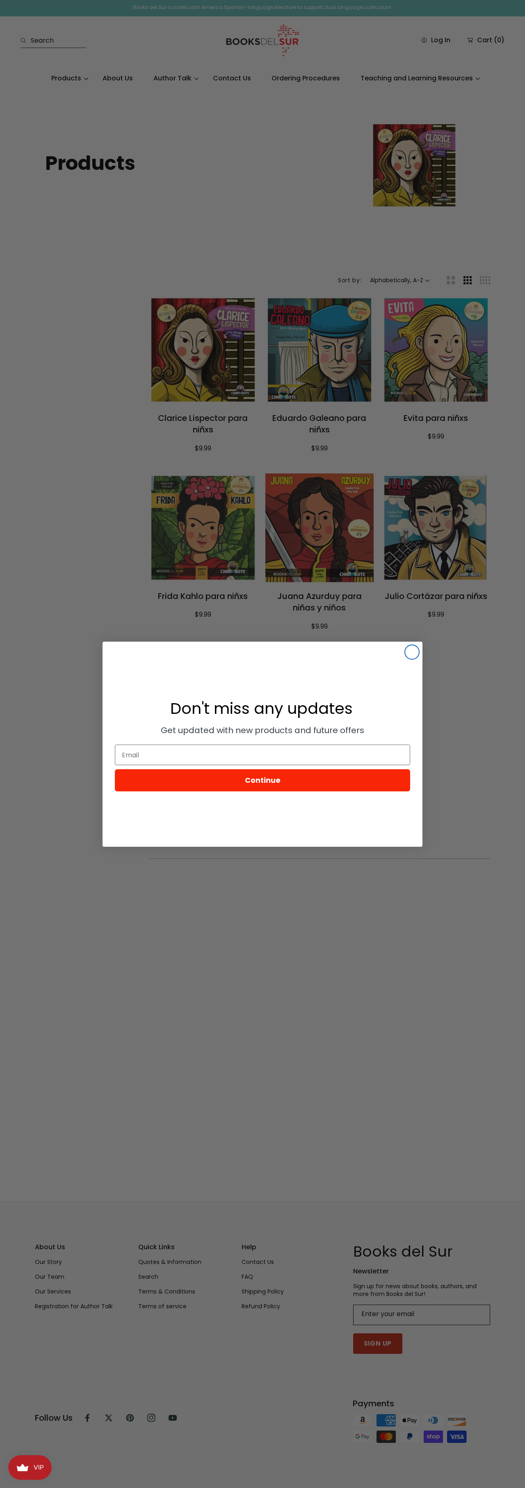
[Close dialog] (412, 652)
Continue (263, 780)
